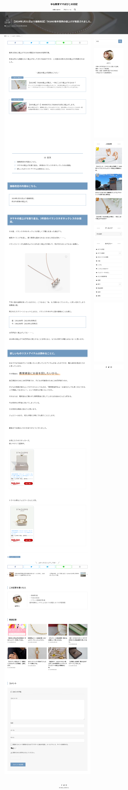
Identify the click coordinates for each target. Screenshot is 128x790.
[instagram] (111, 367)
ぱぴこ (17, 606)
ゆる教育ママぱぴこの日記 (64, 4)
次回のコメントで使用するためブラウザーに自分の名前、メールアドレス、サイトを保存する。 (40, 744)
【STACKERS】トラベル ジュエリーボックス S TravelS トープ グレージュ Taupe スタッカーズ (21, 532)
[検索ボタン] (75, 9)
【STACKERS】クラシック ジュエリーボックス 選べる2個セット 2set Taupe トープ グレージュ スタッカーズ (22, 475)
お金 (99, 261)
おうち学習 (101, 249)
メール (12, 730)
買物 (99, 296)
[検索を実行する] (120, 41)
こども (100, 265)
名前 (11, 723)
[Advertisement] (47, 134)
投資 (99, 280)
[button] (15, 42)
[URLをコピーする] (80, 42)
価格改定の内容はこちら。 (27, 161)
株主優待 (100, 288)
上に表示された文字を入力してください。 (22, 752)
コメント (13, 698)
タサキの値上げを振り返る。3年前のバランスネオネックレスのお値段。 (44, 165)
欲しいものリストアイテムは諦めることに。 (34, 169)
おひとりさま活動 (103, 257)
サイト (12, 737)
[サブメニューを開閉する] (120, 253)
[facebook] (106, 367)
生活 (99, 292)
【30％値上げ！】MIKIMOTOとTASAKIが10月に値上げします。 (52, 104)
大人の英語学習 (102, 276)
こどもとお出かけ (103, 269)
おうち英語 (101, 253)
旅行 (99, 284)
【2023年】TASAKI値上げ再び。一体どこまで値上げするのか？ (52, 82)
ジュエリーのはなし (11, 26)
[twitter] (109, 367)
